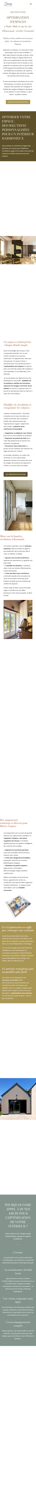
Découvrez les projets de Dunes (18, 102)
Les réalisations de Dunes (16, 474)
